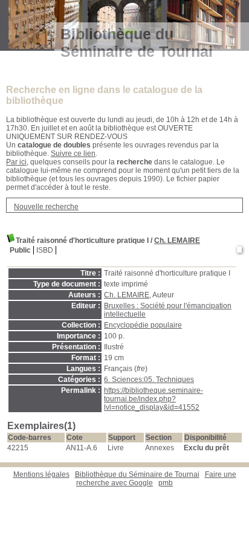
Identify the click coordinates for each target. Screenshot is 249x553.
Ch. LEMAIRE (177, 240)
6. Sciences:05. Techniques (149, 379)
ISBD (44, 250)
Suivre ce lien (73, 153)
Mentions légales (41, 474)
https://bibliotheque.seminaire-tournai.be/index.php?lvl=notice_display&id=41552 (153, 399)
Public (20, 250)
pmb (165, 483)
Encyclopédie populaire (143, 325)
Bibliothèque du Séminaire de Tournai (137, 474)
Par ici (16, 162)
